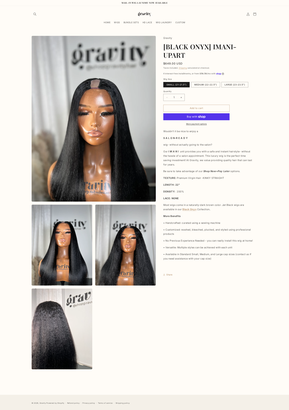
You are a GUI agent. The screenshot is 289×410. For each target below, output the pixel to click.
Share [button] (169, 274)
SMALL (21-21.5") (176, 84)
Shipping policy (123, 403)
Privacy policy (88, 403)
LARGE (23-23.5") (235, 84)
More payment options (196, 124)
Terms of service (105, 403)
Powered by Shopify (55, 403)
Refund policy (73, 403)
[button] (35, 14)
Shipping (183, 68)
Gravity (43, 403)
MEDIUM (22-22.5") (205, 84)
